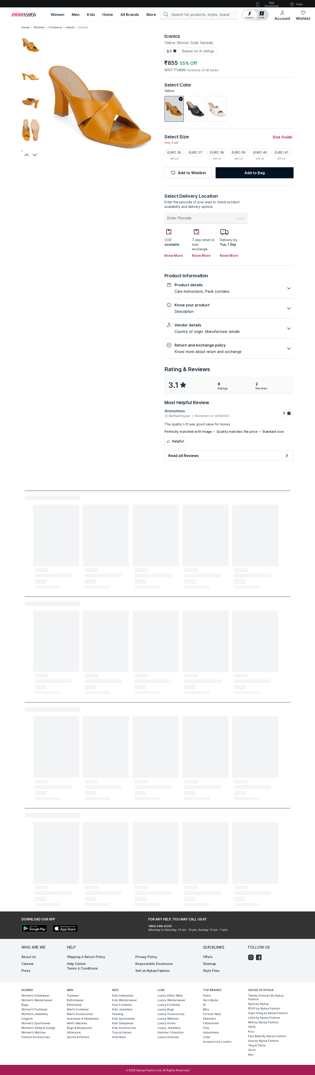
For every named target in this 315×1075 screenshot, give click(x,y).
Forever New (212, 1014)
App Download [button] (272, 4)
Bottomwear (75, 1000)
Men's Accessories (80, 1014)
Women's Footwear (34, 1009)
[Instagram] (252, 957)
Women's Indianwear (35, 995)
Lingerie (27, 1018)
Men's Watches (77, 1023)
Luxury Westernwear (171, 1000)
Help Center (76, 964)
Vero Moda (210, 1000)
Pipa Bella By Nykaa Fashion (267, 1036)
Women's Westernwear (37, 1000)
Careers (27, 964)
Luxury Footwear (169, 1004)
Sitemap (209, 964)
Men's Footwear (78, 1009)
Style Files (211, 971)
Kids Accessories (124, 1028)
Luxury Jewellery (169, 1028)
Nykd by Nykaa (258, 1004)
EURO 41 (281, 152)
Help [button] (299, 4)
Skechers (209, 1018)
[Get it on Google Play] (34, 928)
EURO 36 (174, 152)
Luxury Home (166, 1023)
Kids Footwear (122, 1004)
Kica (251, 1031)
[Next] (35, 154)
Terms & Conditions (82, 968)
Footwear (55, 27)
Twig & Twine (256, 1045)
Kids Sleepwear (123, 1023)
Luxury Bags (166, 1009)
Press (25, 971)
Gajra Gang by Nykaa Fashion (268, 1013)
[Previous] (26, 154)
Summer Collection (171, 1032)
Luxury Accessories (171, 1014)
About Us (28, 957)
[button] (255, 14)
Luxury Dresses (168, 1037)
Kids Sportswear (123, 1018)
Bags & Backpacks (79, 1028)
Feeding (117, 1014)
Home (25, 27)
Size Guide (282, 137)
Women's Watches (33, 1032)
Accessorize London (217, 1041)
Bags (24, 1004)
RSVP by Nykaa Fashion (264, 1008)
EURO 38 (217, 152)
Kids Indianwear (123, 995)
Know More (173, 255)
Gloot (252, 1050)
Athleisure (74, 1032)
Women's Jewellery (34, 1014)
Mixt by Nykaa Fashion (263, 1022)
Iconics (172, 36)
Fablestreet (211, 1023)
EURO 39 (238, 152)
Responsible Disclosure (154, 964)
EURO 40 (260, 152)
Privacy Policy (146, 957)
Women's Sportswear (36, 1023)
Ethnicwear (74, 1004)
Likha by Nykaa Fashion (264, 1017)
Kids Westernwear (124, 1000)
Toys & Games (121, 1032)
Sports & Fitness (78, 1037)
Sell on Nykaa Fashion (152, 971)
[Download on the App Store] (65, 928)
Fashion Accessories (35, 1037)
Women (39, 27)
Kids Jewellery (122, 1009)
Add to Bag (254, 172)
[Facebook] (260, 957)
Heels (70, 27)
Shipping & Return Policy (86, 957)
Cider (207, 1037)
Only (206, 1028)
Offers (208, 957)
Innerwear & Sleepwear (83, 1018)
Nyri (251, 1054)
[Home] (23, 15)
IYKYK (252, 1027)
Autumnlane (211, 1032)
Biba (206, 1009)
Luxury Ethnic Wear (170, 995)
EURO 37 (195, 152)
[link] (174, 109)
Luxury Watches (168, 1018)
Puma (207, 995)
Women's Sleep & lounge (38, 1028)
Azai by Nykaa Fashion (263, 1040)
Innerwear (119, 1037)
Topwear (73, 995)
